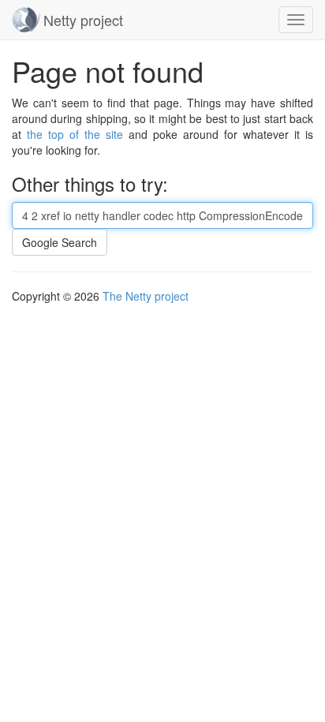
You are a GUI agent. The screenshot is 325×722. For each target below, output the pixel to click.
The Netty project (146, 296)
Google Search (59, 242)
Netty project (83, 19)
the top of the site (75, 134)
